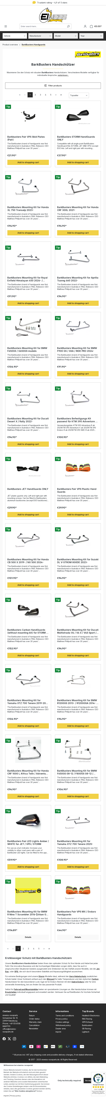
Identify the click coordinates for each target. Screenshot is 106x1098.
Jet (97, 969)
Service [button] (33, 1011)
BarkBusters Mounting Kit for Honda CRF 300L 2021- (78, 208)
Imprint (58, 1032)
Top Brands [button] (88, 1011)
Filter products (55, 86)
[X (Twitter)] (9, 1038)
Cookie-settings (62, 1022)
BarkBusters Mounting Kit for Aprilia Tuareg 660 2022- (77, 279)
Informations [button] (62, 1011)
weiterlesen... (63, 75)
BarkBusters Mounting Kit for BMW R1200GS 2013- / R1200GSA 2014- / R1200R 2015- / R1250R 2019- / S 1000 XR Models (77, 702)
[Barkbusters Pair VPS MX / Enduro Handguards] (78, 891)
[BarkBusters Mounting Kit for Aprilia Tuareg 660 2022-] (78, 257)
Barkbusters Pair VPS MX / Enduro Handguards (76, 913)
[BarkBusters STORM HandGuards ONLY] (78, 116)
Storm (41, 976)
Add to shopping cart (28, 162)
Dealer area (61, 1028)
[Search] (68, 26)
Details (28, 937)
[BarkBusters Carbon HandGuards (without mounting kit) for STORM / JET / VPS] (28, 609)
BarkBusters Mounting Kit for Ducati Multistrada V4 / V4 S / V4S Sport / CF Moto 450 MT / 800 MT (78, 631)
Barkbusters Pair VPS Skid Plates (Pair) (26, 138)
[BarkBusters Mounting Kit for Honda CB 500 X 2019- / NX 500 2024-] (28, 538)
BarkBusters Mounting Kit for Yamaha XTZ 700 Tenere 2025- (75, 842)
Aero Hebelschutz (77, 976)
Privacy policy (62, 1019)
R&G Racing (87, 1019)
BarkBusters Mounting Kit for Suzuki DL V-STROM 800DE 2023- (78, 561)
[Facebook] (4, 1038)
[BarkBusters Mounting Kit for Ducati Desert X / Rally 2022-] (28, 398)
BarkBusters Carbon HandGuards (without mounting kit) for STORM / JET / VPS (27, 631)
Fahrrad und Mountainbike (26, 989)
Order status (34, 1019)
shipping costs (40, 1055)
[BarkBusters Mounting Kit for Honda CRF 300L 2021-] (78, 186)
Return (32, 1015)
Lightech (85, 1032)
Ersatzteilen (11, 992)
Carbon (95, 979)
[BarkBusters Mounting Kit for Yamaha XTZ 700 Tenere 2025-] (78, 820)
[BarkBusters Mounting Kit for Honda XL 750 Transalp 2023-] (28, 186)
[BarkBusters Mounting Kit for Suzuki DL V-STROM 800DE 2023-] (78, 538)
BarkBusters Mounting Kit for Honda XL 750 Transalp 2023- (28, 208)
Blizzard (50, 979)
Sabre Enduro (77, 982)
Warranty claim (35, 1022)
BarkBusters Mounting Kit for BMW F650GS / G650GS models (27, 349)
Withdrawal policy (63, 1025)
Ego (7, 971)
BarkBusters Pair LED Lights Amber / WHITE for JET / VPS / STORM (28, 842)
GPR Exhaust (87, 1022)
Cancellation (34, 1025)
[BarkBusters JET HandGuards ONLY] (28, 468)
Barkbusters (87, 1025)
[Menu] (6, 26)
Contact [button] (7, 1011)
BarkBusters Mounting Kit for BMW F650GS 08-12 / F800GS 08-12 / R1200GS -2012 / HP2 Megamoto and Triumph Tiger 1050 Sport (77, 772)
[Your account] (85, 26)
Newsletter (33, 1028)
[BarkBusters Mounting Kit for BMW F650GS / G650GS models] (28, 327)
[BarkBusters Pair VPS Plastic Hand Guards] (78, 468)
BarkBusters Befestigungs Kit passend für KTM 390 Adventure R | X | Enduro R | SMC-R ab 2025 (77, 420)
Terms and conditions (65, 1015)
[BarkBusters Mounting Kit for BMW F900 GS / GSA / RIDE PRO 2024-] (78, 327)
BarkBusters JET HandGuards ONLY (27, 489)
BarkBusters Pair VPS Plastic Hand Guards (76, 490)
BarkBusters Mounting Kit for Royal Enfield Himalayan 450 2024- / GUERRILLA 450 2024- (27, 279)
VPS (16, 971)
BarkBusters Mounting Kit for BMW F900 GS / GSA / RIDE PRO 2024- (77, 349)
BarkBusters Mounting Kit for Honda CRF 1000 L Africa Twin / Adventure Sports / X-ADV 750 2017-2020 (28, 772)
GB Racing (86, 1028)
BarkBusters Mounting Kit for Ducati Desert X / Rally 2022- (28, 420)
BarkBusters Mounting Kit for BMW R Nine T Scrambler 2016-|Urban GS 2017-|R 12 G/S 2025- (27, 913)
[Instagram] (14, 1038)
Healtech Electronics (91, 1015)
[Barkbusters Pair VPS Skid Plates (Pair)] (28, 116)
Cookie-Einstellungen (14, 1086)
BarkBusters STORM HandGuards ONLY (76, 138)
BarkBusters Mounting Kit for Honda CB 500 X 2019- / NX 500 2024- (28, 561)
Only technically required (69, 1080)
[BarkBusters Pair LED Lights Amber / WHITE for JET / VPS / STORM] (28, 820)
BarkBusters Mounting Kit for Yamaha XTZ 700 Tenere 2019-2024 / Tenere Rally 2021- (28, 702)
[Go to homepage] (53, 15)
